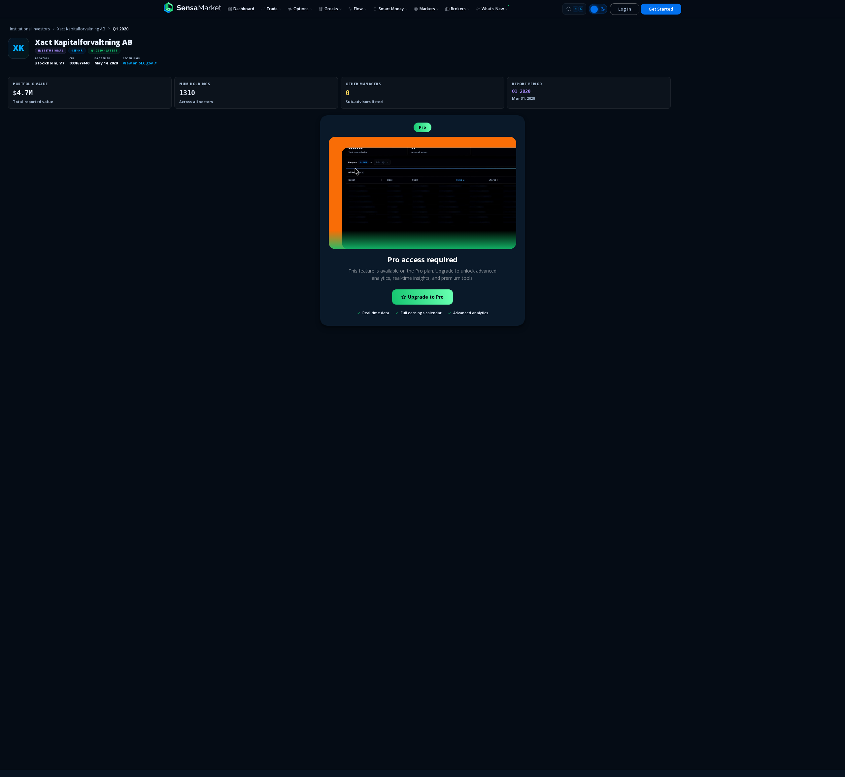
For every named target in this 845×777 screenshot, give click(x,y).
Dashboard (243, 9)
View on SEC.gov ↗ (140, 62)
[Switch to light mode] (598, 9)
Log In (624, 9)
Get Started (661, 9)
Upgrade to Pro (426, 297)
